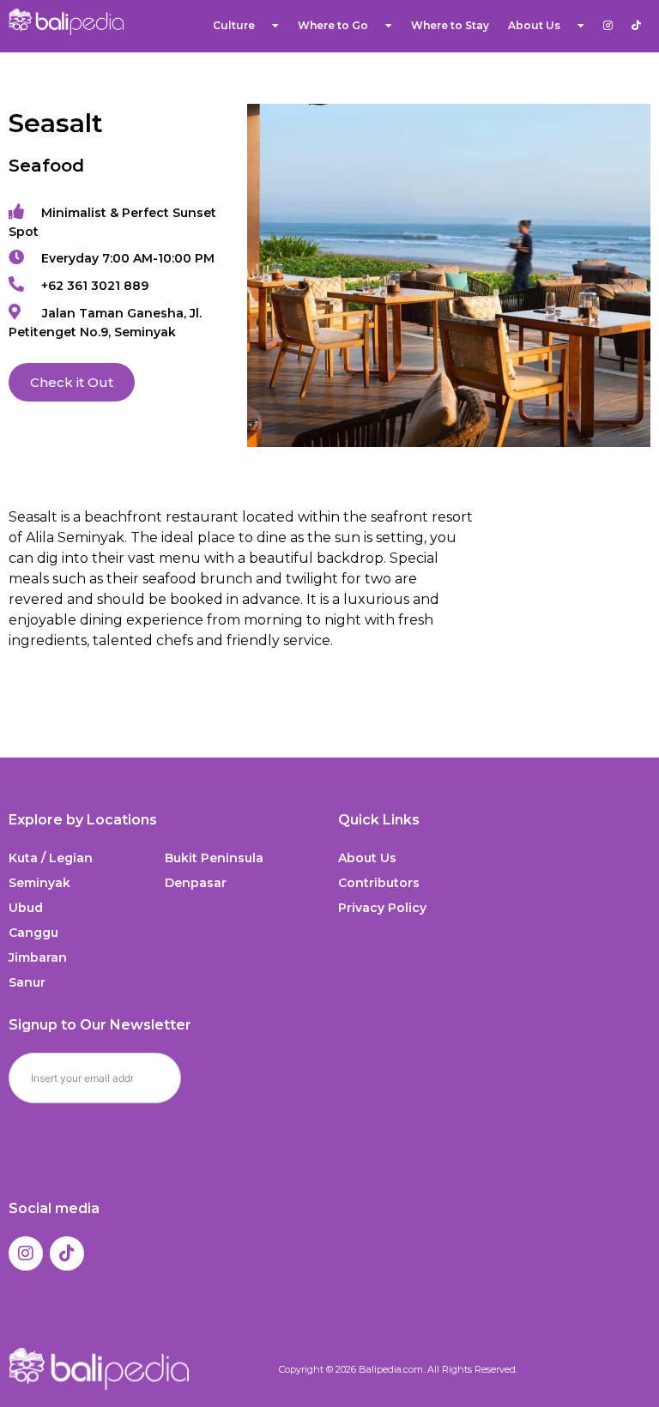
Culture (234, 25)
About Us (367, 858)
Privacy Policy (382, 907)
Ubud (26, 907)
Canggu (33, 932)
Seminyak (39, 883)
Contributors (379, 883)
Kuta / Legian (51, 858)
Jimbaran (38, 957)
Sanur (27, 982)
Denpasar (196, 883)
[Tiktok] (67, 1253)
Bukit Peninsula (214, 858)
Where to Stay (450, 25)
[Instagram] (26, 1253)
